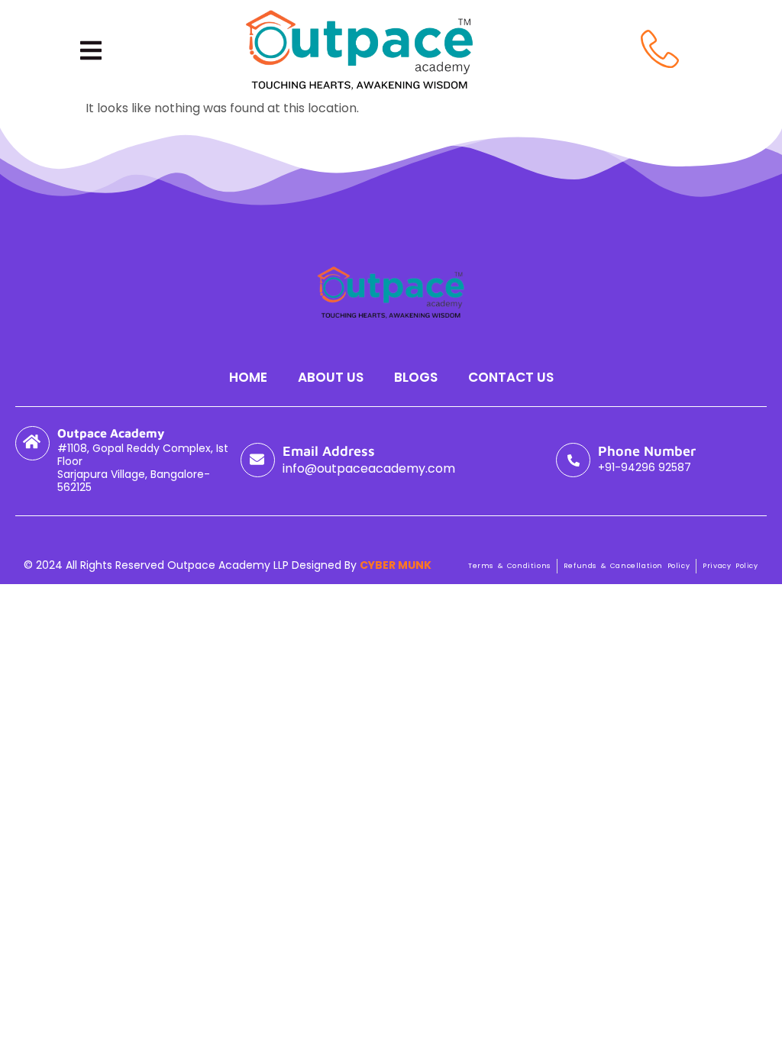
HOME (248, 377)
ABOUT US (331, 377)
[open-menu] (91, 50)
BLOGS (416, 377)
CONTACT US (511, 377)
